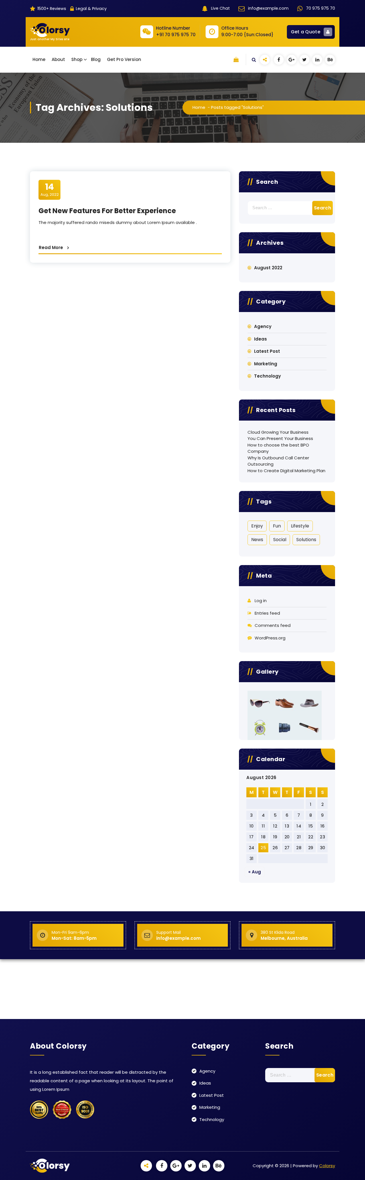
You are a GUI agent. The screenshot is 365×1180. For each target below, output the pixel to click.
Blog (96, 59)
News (257, 539)
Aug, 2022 (49, 189)
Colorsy (327, 1166)
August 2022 (268, 268)
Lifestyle (300, 526)
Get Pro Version (124, 59)
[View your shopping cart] (236, 59)
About (58, 59)
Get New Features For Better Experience (107, 210)
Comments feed (273, 625)
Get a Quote (305, 31)
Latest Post (267, 351)
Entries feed (267, 613)
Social (279, 539)
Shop (76, 59)
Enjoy (257, 526)
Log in (261, 601)
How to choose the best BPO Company (278, 448)
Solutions (306, 539)
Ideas (260, 339)
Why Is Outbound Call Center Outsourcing (278, 461)
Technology (267, 376)
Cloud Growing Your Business (278, 432)
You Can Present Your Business (280, 438)
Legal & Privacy (91, 8)
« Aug (254, 872)
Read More (51, 247)
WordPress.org (270, 638)
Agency (262, 326)
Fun (277, 526)
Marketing (265, 364)
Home (39, 59)
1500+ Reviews (51, 8)
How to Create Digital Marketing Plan (286, 471)
